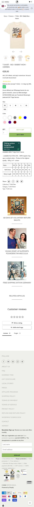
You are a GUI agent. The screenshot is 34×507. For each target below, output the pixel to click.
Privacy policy (8, 409)
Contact (5, 421)
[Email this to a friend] (21, 181)
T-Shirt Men (12, 184)
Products (11, 16)
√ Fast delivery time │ (8, 458)
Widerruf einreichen (11, 417)
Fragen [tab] (16, 333)
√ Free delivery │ (14, 461)
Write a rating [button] (18, 323)
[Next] (21, 51)
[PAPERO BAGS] (17, 2)
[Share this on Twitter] (8, 181)
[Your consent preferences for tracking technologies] (3, 505)
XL (26, 105)
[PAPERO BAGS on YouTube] (9, 361)
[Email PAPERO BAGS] (22, 361)
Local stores (7, 383)
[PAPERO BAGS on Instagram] (18, 361)
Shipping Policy (8, 396)
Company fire (8, 375)
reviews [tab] (5, 333)
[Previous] (13, 51)
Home (5, 16)
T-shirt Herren (12, 186)
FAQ (3, 371)
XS (5, 105)
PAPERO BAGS (11, 485)
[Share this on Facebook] (13, 181)
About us (6, 366)
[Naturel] (17, 35)
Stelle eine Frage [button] (18, 327)
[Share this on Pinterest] (17, 181)
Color (4, 113)
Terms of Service (9, 405)
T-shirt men (9, 189)
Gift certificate (8, 379)
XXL (5, 109)
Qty (4, 129)
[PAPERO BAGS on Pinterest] (13, 361)
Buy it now (20, 134)
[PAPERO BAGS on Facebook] (4, 361)
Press (4, 388)
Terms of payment (9, 400)
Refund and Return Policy (13, 413)
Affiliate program (10, 392)
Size (4, 102)
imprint (5, 426)
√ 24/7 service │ (19, 465)
